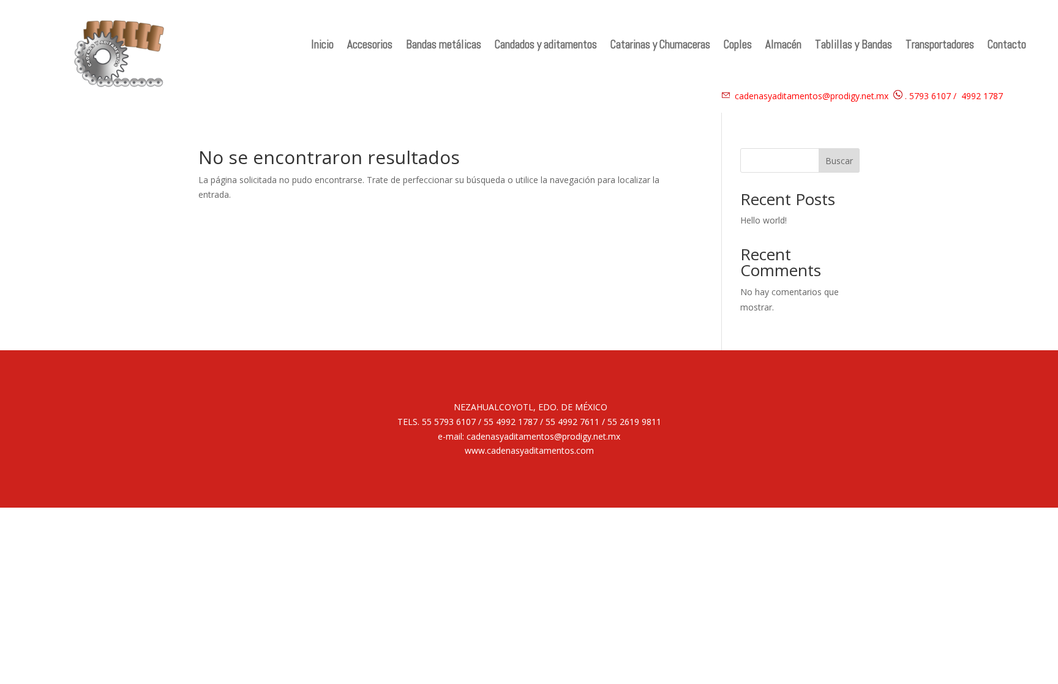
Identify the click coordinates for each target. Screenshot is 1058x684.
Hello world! (763, 220)
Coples (738, 46)
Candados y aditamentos (546, 46)
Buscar (839, 161)
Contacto (1007, 46)
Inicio (322, 46)
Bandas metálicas (443, 46)
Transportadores (940, 46)
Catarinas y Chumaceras (660, 46)
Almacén (783, 46)
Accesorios (369, 46)
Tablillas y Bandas (853, 46)
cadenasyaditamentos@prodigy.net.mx (811, 96)
